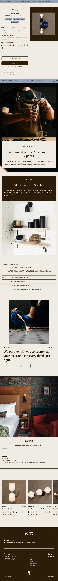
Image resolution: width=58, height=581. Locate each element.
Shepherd (31, 507)
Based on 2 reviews (24, 445)
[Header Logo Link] (32, 5)
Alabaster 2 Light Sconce (9, 509)
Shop (5, 5)
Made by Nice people (50, 576)
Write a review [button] (35, 445)
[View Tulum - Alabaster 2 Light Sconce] (14, 492)
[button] (16, 15)
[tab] (23, 28)
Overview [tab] (4, 27)
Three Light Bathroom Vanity (36, 509)
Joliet (55, 507)
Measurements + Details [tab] (13, 27)
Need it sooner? (14, 68)
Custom (11, 5)
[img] (28, 448)
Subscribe (53, 546)
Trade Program (19, 5)
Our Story (27, 5)
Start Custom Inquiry (14, 58)
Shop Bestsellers (29, 522)
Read (4, 39)
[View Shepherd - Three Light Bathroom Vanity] (40, 492)
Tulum (4, 507)
